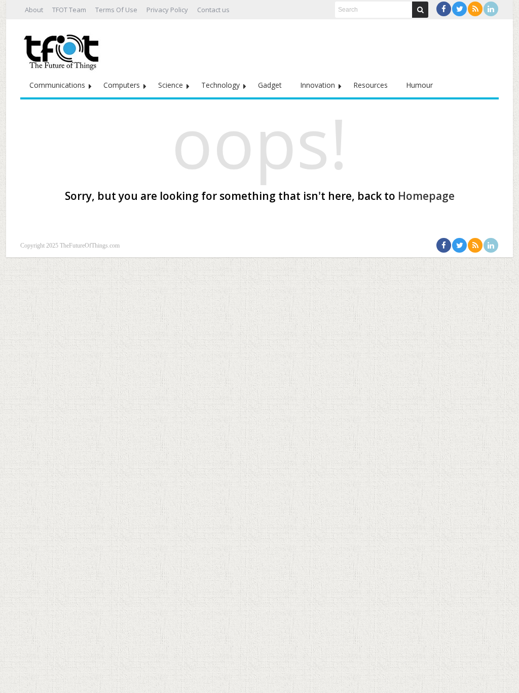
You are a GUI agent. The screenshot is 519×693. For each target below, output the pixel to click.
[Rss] (475, 9)
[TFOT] (63, 48)
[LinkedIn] (491, 9)
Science (170, 85)
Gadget (270, 85)
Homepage (426, 196)
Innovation (317, 85)
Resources (370, 85)
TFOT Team (69, 9)
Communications (57, 85)
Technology (220, 85)
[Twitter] (459, 9)
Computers (121, 85)
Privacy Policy (167, 9)
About (34, 9)
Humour (419, 85)
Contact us (213, 9)
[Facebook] (444, 9)
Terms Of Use (116, 9)
